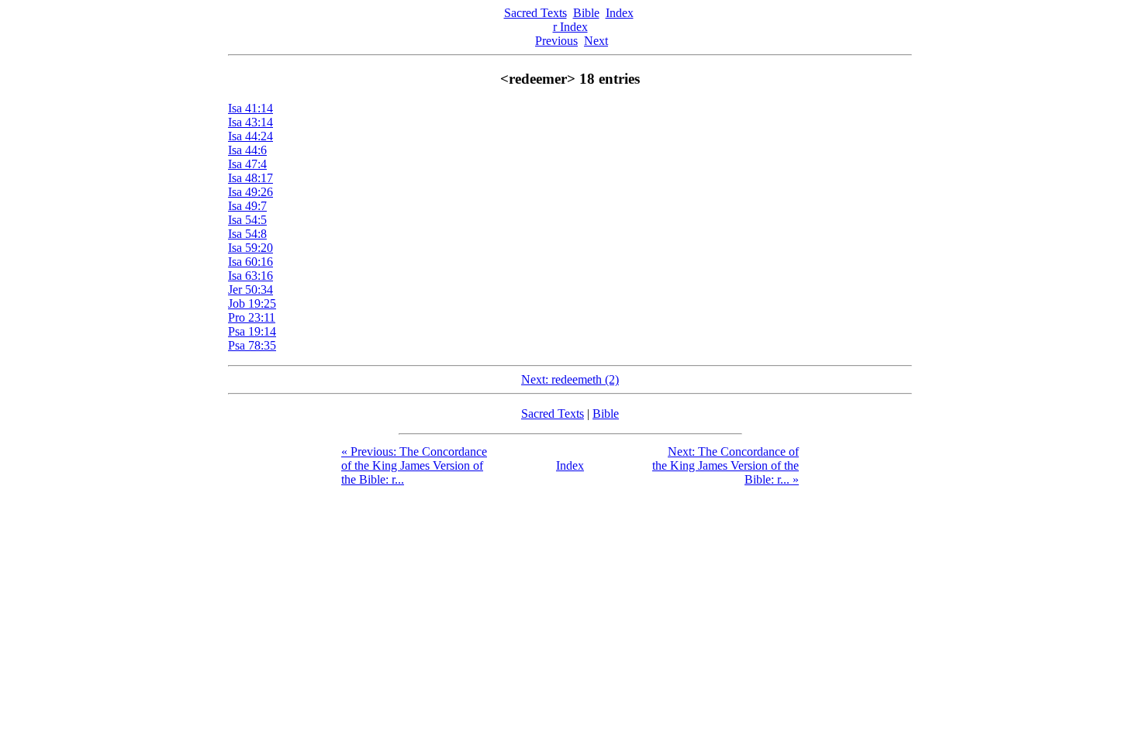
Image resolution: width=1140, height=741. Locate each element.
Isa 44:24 (250, 136)
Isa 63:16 (250, 275)
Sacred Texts (535, 12)
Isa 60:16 (250, 261)
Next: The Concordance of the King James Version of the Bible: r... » (725, 465)
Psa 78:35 (252, 345)
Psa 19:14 (252, 331)
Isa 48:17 (250, 177)
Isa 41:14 (250, 108)
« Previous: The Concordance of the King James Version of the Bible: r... (414, 465)
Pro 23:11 (251, 317)
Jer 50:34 (250, 289)
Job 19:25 (252, 303)
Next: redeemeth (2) (570, 379)
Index (620, 12)
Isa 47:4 (247, 164)
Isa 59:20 (250, 247)
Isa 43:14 (250, 122)
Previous (556, 40)
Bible (586, 12)
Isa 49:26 (250, 191)
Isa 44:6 (247, 150)
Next (596, 40)
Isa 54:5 (247, 219)
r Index (570, 26)
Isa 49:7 (247, 205)
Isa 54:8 (247, 233)
